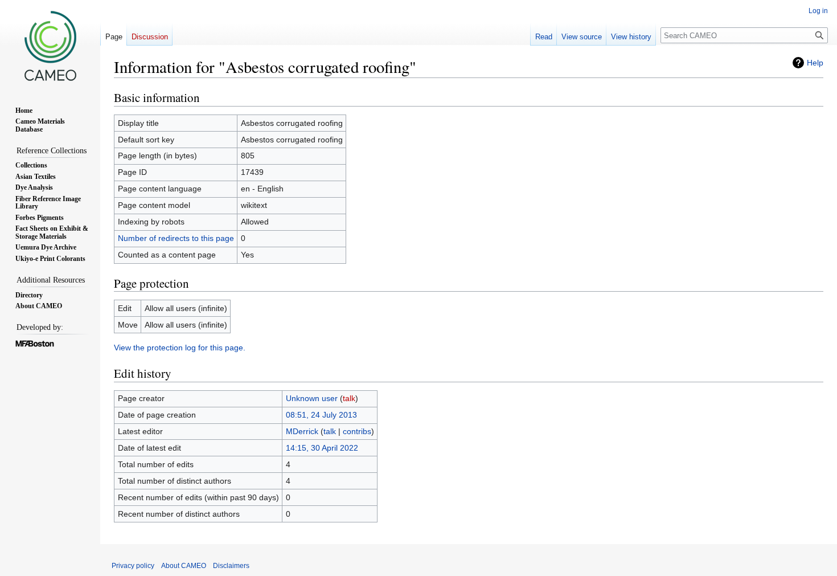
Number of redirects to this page (176, 238)
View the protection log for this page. (179, 347)
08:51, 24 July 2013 (321, 414)
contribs (357, 431)
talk (349, 398)
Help (815, 62)
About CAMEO (183, 566)
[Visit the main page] (50, 45)
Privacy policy (133, 566)
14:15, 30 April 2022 (322, 447)
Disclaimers (231, 566)
